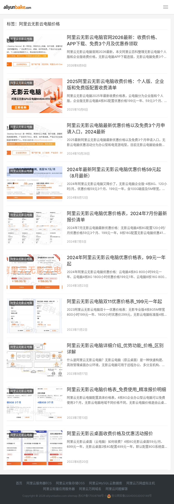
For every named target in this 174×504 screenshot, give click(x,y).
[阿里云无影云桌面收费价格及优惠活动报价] (34, 433)
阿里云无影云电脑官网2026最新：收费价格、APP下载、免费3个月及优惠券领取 (113, 41)
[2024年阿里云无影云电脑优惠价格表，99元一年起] (34, 257)
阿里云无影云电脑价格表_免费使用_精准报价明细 (116, 389)
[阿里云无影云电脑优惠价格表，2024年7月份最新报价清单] (34, 213)
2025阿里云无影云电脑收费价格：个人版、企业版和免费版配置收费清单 (115, 85)
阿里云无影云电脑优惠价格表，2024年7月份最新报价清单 (117, 217)
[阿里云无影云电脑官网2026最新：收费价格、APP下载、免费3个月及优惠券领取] (34, 37)
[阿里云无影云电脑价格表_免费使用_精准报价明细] (34, 389)
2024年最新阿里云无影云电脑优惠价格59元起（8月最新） (114, 173)
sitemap (72, 495)
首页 (19, 483)
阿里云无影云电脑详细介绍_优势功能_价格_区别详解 (115, 349)
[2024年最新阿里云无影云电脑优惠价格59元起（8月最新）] (34, 169)
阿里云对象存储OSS (70, 483)
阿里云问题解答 (117, 489)
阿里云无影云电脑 (21, 39)
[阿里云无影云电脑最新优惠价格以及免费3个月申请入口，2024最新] (34, 125)
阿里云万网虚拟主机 (140, 483)
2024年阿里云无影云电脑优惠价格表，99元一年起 (116, 261)
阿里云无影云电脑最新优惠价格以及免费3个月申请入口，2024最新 (116, 129)
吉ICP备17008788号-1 (92, 495)
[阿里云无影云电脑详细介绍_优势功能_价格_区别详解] (34, 345)
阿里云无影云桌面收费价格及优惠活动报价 (110, 433)
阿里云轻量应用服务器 (59, 489)
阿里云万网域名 (90, 489)
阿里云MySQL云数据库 (105, 483)
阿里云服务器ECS (39, 483)
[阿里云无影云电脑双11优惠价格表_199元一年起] (34, 301)
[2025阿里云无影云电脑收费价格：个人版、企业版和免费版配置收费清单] (34, 81)
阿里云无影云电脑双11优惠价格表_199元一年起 (114, 301)
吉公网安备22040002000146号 (131, 495)
